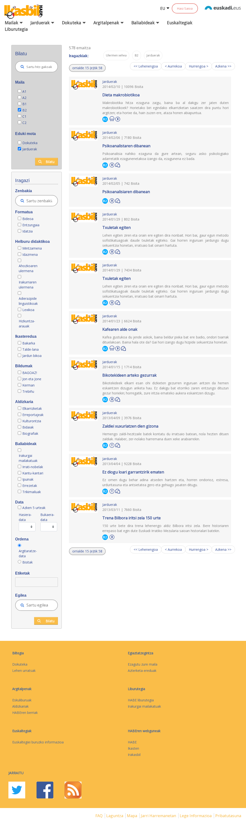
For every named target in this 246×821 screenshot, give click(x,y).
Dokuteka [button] (72, 22)
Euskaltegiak (179, 22)
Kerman (28, 385)
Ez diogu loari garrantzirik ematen (133, 472)
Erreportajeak (32, 414)
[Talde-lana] (112, 444)
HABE (132, 742)
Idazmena (30, 254)
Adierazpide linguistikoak (28, 301)
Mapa (132, 815)
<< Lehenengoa (146, 66)
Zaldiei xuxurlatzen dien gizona (130, 426)
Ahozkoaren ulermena (28, 268)
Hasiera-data (25, 517)
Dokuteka (29, 143)
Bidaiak (28, 427)
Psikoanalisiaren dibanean (126, 191)
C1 (24, 116)
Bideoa (27, 218)
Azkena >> (223, 66)
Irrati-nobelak (32, 467)
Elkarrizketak (32, 408)
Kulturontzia (31, 421)
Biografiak (30, 433)
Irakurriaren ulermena (28, 284)
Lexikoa (28, 309)
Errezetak (29, 485)
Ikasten (133, 748)
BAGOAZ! (29, 372)
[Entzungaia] (112, 118)
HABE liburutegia (141, 700)
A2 (24, 97)
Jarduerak (29, 149)
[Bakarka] (117, 118)
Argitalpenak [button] (106, 22)
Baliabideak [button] (143, 22)
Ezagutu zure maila (142, 664)
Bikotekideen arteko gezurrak (129, 375)
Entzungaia (30, 225)
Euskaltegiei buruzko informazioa (38, 742)
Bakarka (28, 343)
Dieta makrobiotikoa (121, 95)
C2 (24, 122)
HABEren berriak (25, 712)
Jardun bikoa (32, 355)
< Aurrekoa (173, 66)
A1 (24, 91)
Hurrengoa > (198, 66)
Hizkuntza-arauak (27, 323)
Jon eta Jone (31, 379)
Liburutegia (16, 29)
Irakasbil (134, 754)
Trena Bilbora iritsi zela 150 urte (131, 518)
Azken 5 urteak (33, 507)
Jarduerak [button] (41, 22)
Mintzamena (32, 248)
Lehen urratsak (24, 670)
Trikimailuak (31, 492)
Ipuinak (27, 479)
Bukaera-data (47, 517)
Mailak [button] (12, 22)
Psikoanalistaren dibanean (126, 145)
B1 (24, 104)
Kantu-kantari (32, 473)
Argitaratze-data (28, 553)
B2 (24, 110)
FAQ (99, 815)
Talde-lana (30, 349)
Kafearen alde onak (119, 329)
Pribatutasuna (228, 815)
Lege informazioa (196, 815)
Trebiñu (28, 391)
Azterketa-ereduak (142, 670)
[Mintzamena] (117, 164)
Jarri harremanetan (159, 815)
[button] (87, 68)
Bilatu (50, 161)
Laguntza (115, 815)
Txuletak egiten (116, 227)
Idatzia (27, 231)
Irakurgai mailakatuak (28, 458)
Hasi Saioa (185, 8)
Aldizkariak (20, 706)
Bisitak (27, 562)
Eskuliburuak (21, 700)
